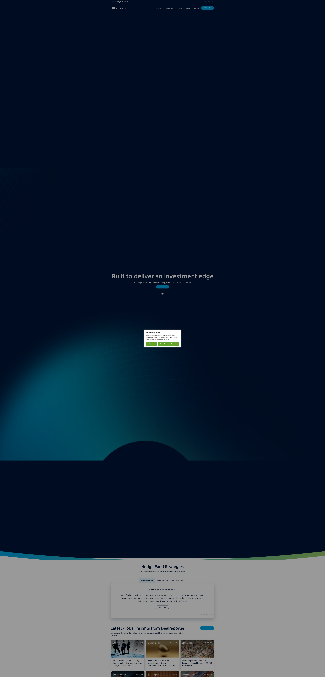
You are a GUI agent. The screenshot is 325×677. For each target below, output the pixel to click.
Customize (151, 344)
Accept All (173, 344)
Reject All (162, 344)
